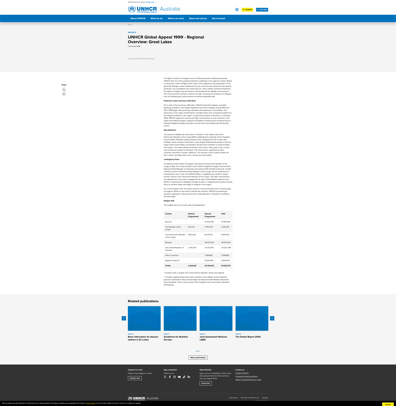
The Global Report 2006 (248, 336)
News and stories (198, 18)
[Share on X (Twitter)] (64, 89)
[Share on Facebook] (64, 94)
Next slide (272, 318)
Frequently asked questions (246, 376)
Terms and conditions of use (250, 398)
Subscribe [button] (205, 383)
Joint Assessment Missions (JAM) (213, 338)
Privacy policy (233, 398)
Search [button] (230, 9)
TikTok (184, 377)
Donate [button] (249, 9)
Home (130, 25)
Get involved (218, 18)
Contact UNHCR (242, 373)
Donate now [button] (135, 378)
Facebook (170, 377)
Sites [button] (237, 9)
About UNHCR (137, 18)
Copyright (265, 398)
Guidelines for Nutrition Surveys (176, 338)
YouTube (179, 377)
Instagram (174, 377)
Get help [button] (263, 9)
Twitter (165, 377)
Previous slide (124, 318)
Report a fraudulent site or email (248, 380)
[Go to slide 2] (200, 352)
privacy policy (91, 403)
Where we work (176, 18)
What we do (156, 18)
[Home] (142, 9)
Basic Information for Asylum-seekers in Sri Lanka (143, 338)
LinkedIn (188, 377)
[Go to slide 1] (197, 352)
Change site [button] (150, 2)
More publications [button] (198, 357)
